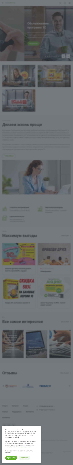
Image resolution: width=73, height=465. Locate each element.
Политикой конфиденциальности (21, 447)
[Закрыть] (39, 427)
